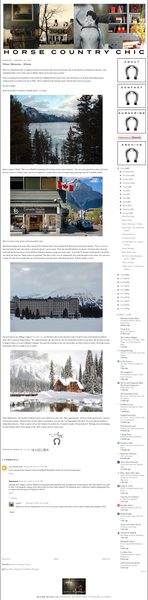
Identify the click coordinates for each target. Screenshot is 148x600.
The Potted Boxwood (128, 394)
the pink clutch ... (127, 505)
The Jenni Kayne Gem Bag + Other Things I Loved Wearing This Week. (132, 342)
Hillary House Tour (127, 388)
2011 (122, 309)
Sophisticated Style (128, 415)
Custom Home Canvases (128, 565)
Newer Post (6, 559)
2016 (122, 290)
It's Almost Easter (128, 238)
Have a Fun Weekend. (127, 331)
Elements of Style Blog (129, 318)
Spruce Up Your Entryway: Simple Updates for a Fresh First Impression (132, 477)
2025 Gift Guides (126, 456)
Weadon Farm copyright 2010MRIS (91, 597)
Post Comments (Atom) (21, 564)
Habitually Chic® (127, 541)
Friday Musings (128, 248)
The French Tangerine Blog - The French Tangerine (132, 384)
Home (56, 559)
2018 (122, 282)
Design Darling (126, 351)
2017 (122, 286)
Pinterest (65, 597)
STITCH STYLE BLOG (130, 563)
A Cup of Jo (125, 329)
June (125, 194)
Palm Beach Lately (128, 426)
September (127, 183)
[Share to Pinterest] (47, 449)
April (125, 202)
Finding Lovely (126, 404)
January (126, 213)
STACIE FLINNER (128, 533)
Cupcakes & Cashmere (129, 497)
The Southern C (126, 372)
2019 (122, 278)
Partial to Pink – (127, 443)
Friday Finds (127, 220)
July (124, 190)
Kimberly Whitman (128, 454)
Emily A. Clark (126, 486)
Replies (14, 498)
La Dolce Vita (126, 552)
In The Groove (126, 361)
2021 (122, 168)
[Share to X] (41, 449)
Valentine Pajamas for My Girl (130, 508)
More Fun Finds (128, 216)
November (127, 175)
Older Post (106, 559)
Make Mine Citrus (129, 252)
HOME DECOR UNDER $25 (130, 437)
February (126, 209)
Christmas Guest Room (128, 527)
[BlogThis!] (39, 449)
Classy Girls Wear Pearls (130, 524)
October (126, 179)
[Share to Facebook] (44, 449)
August (126, 187)
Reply (11, 473)
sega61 (18, 503)
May (125, 198)
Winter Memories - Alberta (132, 224)
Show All (143, 571)
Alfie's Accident (128, 262)
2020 (122, 275)
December (127, 172)
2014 (122, 297)
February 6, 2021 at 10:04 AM (31, 481)
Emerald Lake (37, 337)
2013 (122, 301)
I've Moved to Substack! (128, 499)
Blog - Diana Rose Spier (130, 473)
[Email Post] (32, 449)
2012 (122, 305)
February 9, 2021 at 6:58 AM (37, 503)
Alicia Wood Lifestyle (129, 462)
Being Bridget (126, 514)
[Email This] (36, 449)
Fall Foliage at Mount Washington (132, 535)
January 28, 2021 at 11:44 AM (35, 466)
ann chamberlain (16, 466)
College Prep (125, 434)
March (125, 205)
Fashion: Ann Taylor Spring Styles (132, 428)
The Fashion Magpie (128, 337)
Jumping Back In (128, 234)
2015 (122, 293)
